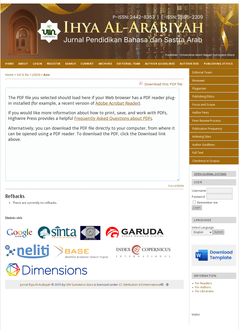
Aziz (46, 75)
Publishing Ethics (203, 96)
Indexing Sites (201, 137)
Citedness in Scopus (205, 161)
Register (53, 63)
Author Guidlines (203, 145)
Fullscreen (176, 186)
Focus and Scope (203, 105)
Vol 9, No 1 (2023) (28, 75)
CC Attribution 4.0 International (140, 285)
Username (199, 191)
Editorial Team (202, 72)
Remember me (207, 203)
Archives (105, 63)
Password (198, 197)
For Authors (203, 287)
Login (37, 63)
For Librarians (204, 291)
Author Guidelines (160, 63)
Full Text (197, 153)
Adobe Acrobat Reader (117, 103)
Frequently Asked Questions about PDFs (113, 118)
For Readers (203, 283)
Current (87, 63)
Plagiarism (199, 88)
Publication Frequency (207, 129)
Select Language (203, 227)
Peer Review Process (206, 121)
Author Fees (200, 113)
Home (9, 63)
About (23, 63)
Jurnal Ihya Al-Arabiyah (35, 285)
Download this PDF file (163, 84)
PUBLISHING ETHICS (218, 63)
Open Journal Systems (210, 174)
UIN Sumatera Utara (79, 285)
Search (70, 63)
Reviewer (198, 81)
